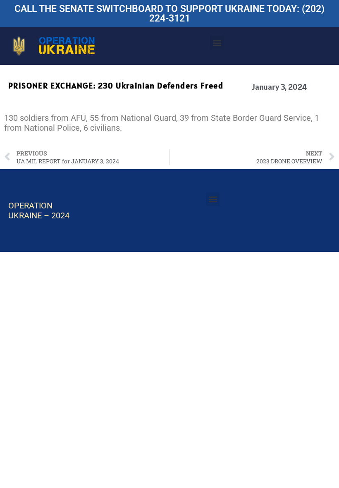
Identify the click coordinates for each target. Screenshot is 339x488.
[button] (217, 42)
